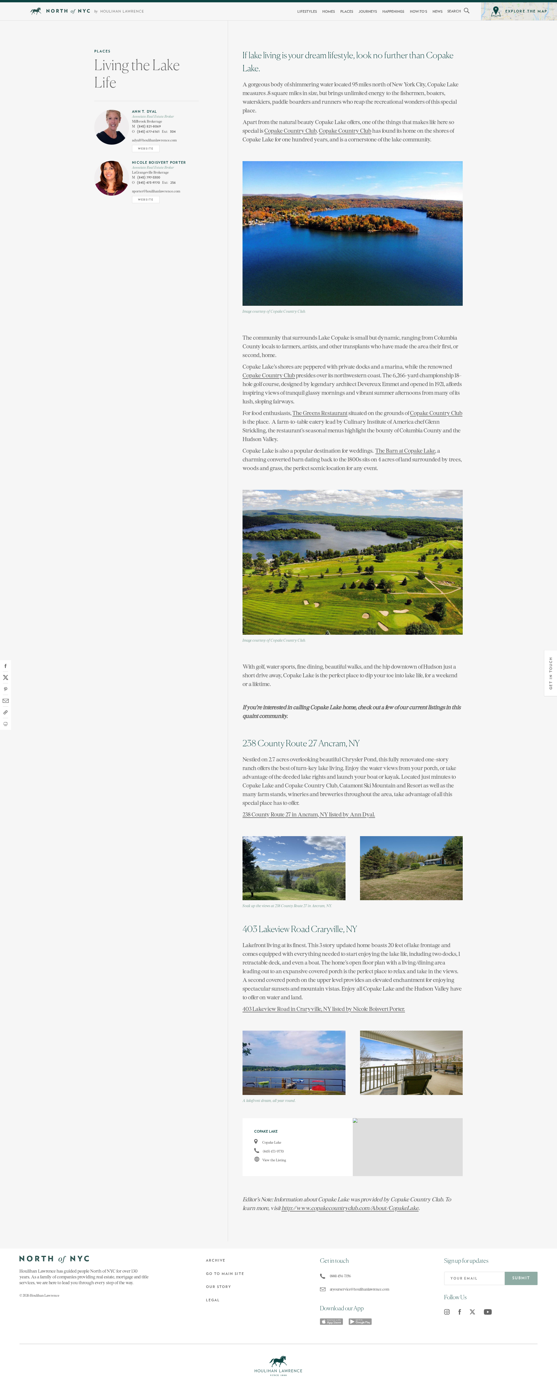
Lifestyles (307, 11)
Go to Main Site (225, 1274)
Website (145, 149)
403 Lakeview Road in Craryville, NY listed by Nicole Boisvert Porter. (324, 1009)
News (437, 11)
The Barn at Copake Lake (405, 450)
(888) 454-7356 (340, 1276)
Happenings (393, 11)
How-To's (418, 11)
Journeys (368, 11)
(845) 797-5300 (146, 177)
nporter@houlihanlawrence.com (156, 191)
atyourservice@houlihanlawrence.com (358, 1289)
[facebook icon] (459, 1312)
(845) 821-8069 (146, 126)
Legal (213, 1300)
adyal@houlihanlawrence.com (154, 140)
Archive (215, 1260)
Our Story (218, 1287)
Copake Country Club (290, 130)
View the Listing (274, 1160)
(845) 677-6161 (146, 132)
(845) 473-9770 (146, 183)
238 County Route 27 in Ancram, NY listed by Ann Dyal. (309, 814)
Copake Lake (271, 1142)
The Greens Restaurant (320, 413)
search (454, 11)
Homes (328, 11)
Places (346, 11)
